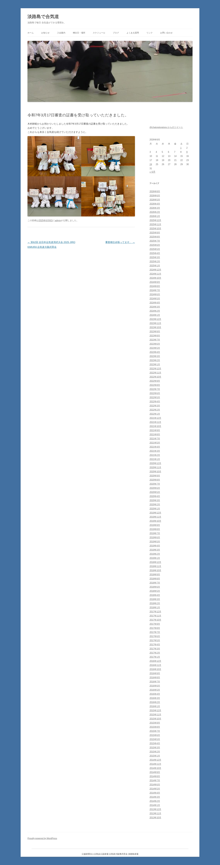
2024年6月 (155, 294)
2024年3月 (155, 306)
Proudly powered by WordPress (42, 838)
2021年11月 (155, 422)
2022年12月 (155, 368)
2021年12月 (155, 418)
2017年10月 (155, 620)
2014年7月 (155, 780)
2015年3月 (155, 747)
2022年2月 (155, 409)
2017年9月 (155, 624)
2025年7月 (155, 241)
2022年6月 (155, 393)
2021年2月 (155, 455)
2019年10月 (155, 521)
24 (151, 164)
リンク (149, 33)
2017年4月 (155, 644)
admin (58, 220)
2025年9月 (155, 232)
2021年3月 (155, 451)
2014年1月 (155, 805)
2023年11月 (155, 323)
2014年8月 (155, 776)
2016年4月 (155, 694)
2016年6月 (155, 685)
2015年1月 (155, 755)
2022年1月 (155, 414)
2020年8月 (155, 479)
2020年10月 (155, 471)
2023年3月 (155, 356)
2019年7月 (155, 533)
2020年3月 (155, 500)
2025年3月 (155, 257)
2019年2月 (155, 554)
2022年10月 (155, 377)
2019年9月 (155, 525)
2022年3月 (155, 405)
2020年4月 (155, 496)
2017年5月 (155, 640)
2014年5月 (155, 788)
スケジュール (99, 33)
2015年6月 (155, 735)
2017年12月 (155, 611)
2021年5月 (155, 442)
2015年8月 (155, 727)
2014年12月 (155, 760)
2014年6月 (155, 784)
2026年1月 (155, 216)
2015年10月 (155, 718)
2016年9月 (155, 673)
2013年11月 (155, 813)
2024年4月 (155, 302)
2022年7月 (155, 389)
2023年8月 (155, 335)
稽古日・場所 (79, 33)
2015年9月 (155, 723)
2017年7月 (155, 632)
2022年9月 (155, 381)
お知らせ (45, 33)
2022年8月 (155, 385)
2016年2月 (155, 702)
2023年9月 (155, 331)
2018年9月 (155, 574)
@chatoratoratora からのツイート (166, 127)
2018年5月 (155, 591)
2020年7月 (155, 484)
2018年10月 (155, 570)
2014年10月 (155, 768)
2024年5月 (155, 298)
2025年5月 (155, 249)
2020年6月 (155, 488)
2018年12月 (155, 562)
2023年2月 (155, 360)
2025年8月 (155, 236)
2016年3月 (155, 698)
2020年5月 (155, 492)
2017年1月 (155, 657)
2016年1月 (155, 706)
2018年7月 (155, 582)
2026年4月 (155, 204)
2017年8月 (155, 628)
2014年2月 (155, 801)
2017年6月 (155, 636)
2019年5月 (155, 541)
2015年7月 (155, 731)
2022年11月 (155, 372)
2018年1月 (155, 607)
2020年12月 (155, 463)
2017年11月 (155, 615)
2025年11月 (155, 224)
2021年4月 (155, 447)
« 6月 (152, 171)
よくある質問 (132, 33)
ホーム (31, 33)
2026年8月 (155, 191)
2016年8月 (155, 677)
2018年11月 (155, 566)
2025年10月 (155, 228)
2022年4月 (155, 401)
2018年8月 (155, 578)
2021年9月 (155, 430)
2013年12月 (155, 809)
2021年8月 (155, 434)
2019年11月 (155, 517)
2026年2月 (155, 212)
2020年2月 (155, 504)
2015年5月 (155, 739)
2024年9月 (155, 282)
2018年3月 (155, 599)
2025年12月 (155, 220)
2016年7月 (155, 681)
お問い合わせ (166, 33)
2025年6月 (155, 245)
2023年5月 (155, 348)
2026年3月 (155, 208)
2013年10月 (155, 817)
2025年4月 (155, 253)
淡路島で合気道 (43, 16)
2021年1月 (155, 459)
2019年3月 (155, 550)
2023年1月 (155, 364)
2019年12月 (155, 512)
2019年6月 (155, 537)
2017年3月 (155, 648)
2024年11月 (155, 274)
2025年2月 (155, 261)
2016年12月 (155, 661)
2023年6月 (155, 344)
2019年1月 (155, 558)
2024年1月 (155, 315)
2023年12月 (155, 319)
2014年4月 (155, 793)
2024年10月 (155, 278)
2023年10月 (155, 327)
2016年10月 (155, 669)
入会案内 (61, 33)
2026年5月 (155, 199)
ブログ (116, 33)
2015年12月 (155, 710)
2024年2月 (155, 311)
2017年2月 (155, 652)
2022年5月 (155, 397)
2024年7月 (155, 290)
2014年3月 (155, 797)
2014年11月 (155, 764)
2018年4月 (155, 595)
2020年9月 (155, 475)
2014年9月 (155, 772)
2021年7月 (155, 438)
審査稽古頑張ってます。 (120, 242)
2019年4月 (155, 545)
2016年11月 (155, 665)
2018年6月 (155, 587)
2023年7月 (155, 339)
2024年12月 (155, 269)
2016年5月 (155, 690)
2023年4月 (155, 352)
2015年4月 (155, 743)
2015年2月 (155, 751)
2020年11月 (155, 467)
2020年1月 (155, 508)
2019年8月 (155, 529)
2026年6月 (155, 195)
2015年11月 (155, 714)
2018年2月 (155, 603)
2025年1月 (155, 265)
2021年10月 (155, 426)
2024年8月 (155, 286)
